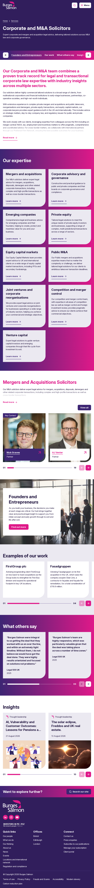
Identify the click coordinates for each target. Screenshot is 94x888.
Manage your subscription (75, 848)
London (36, 844)
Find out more (18, 527)
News (5, 852)
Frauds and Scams (41, 879)
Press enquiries (70, 840)
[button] (10, 137)
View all (84, 407)
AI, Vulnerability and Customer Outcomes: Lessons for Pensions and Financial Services (24, 728)
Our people (8, 836)
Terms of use (9, 879)
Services (14, 21)
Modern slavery (73, 879)
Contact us (68, 836)
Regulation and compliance (15, 866)
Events (6, 855)
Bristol (36, 836)
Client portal (69, 852)
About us (7, 848)
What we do (8, 840)
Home (5, 21)
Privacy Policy (24, 879)
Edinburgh (37, 840)
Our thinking (8, 844)
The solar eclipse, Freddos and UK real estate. (65, 726)
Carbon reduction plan (12, 883)
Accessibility (58, 879)
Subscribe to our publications (76, 844)
